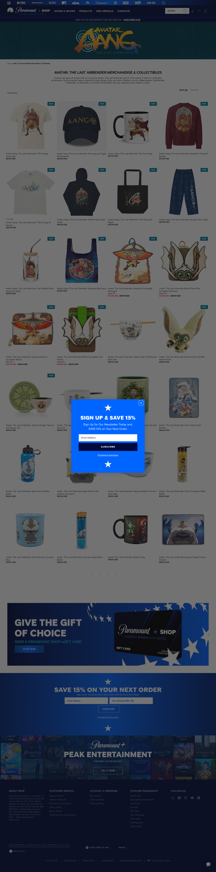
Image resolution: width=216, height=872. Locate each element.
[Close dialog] (141, 403)
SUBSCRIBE (108, 446)
